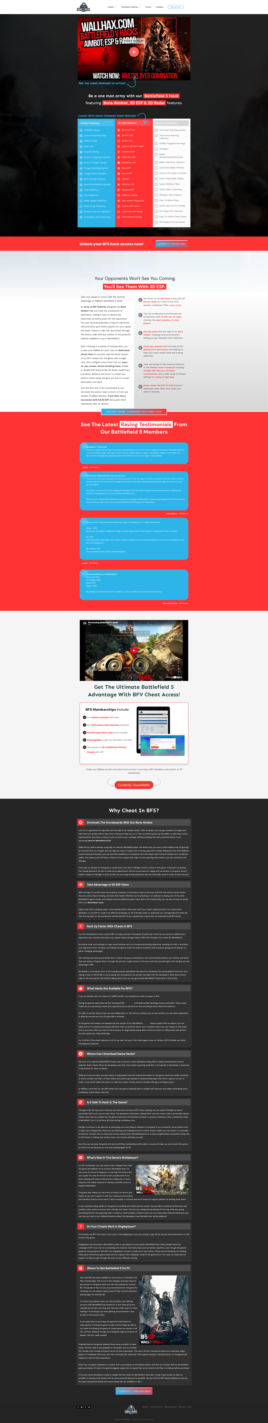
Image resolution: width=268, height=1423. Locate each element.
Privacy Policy (136, 1419)
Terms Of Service (148, 1419)
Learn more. (175, 305)
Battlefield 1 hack (96, 902)
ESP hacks (129, 1003)
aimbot (147, 1023)
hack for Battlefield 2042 (99, 840)
